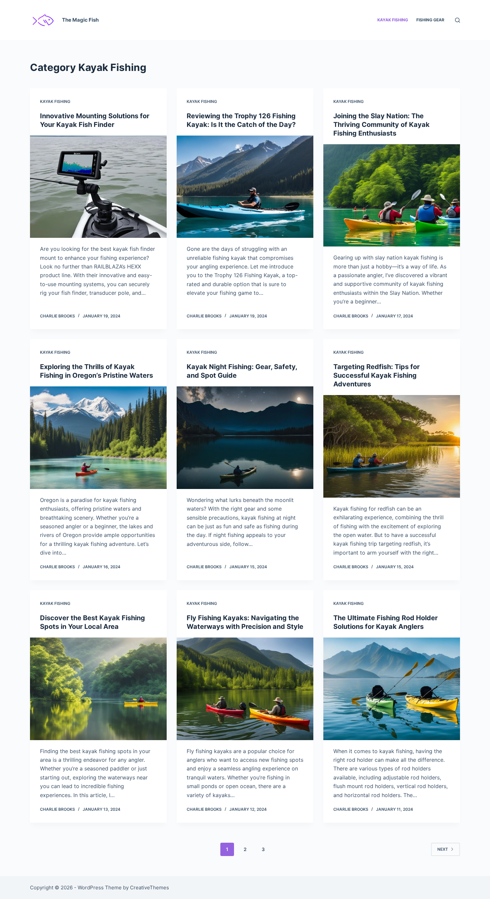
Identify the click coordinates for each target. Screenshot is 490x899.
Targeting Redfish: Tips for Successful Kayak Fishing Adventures (376, 375)
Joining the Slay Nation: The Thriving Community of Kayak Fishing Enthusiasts (381, 124)
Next (442, 849)
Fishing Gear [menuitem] (430, 19)
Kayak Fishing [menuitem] (392, 19)
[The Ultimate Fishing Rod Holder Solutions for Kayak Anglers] (391, 689)
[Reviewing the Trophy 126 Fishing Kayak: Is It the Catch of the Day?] (245, 187)
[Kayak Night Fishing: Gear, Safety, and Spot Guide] (245, 437)
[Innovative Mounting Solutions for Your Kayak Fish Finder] (98, 187)
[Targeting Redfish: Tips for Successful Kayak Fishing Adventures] (391, 446)
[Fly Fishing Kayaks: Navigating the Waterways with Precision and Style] (245, 689)
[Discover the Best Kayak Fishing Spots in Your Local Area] (98, 689)
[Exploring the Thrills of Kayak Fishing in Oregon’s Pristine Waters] (98, 437)
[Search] (457, 20)
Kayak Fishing (55, 101)
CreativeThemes (149, 887)
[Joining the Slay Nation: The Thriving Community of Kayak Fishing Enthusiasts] (391, 195)
